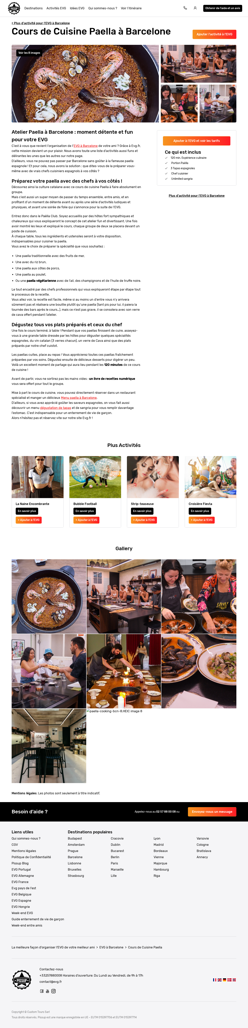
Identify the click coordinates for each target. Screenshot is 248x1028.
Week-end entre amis (27, 925)
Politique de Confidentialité (31, 857)
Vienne (159, 857)
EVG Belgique (21, 894)
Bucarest (117, 851)
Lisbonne (74, 863)
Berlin (115, 857)
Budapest (75, 838)
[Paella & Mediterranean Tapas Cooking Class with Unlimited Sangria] (220, 980)
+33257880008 (51, 975)
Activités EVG (56, 8)
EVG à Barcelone (86, 146)
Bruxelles (74, 869)
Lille (114, 876)
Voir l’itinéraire (131, 8)
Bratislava (204, 851)
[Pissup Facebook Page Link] (42, 991)
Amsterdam (76, 845)
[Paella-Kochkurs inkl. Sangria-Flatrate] (224, 980)
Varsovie (203, 838)
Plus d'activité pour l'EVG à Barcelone (197, 196)
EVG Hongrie (21, 907)
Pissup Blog (20, 863)
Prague (73, 851)
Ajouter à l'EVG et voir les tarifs (196, 141)
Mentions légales (24, 851)
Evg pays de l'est (24, 888)
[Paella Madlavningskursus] (229, 980)
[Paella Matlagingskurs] (234, 980)
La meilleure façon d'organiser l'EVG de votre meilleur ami (53, 947)
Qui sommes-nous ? (102, 8)
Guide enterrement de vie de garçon (38, 919)
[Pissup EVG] (14, 8)
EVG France (20, 882)
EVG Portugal (21, 869)
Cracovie (117, 838)
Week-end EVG (22, 913)
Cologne (203, 845)
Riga (157, 876)
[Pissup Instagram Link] (53, 991)
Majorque (160, 863)
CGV (15, 845)
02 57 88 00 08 (166, 811)
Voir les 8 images (29, 53)
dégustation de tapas (55, 408)
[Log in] (195, 8)
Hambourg (161, 869)
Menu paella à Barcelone (79, 398)
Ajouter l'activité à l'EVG (214, 34)
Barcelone (75, 857)
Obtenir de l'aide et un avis (222, 8)
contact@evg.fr (51, 982)
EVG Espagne (21, 900)
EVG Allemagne (23, 876)
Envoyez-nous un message (212, 812)
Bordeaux (161, 851)
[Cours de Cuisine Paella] (215, 980)
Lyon (157, 838)
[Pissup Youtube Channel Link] (47, 991)
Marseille (117, 869)
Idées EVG (77, 8)
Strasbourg (76, 876)
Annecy (202, 857)
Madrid (159, 845)
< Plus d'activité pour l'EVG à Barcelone (41, 23)
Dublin (115, 845)
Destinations (33, 8)
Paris (114, 863)
